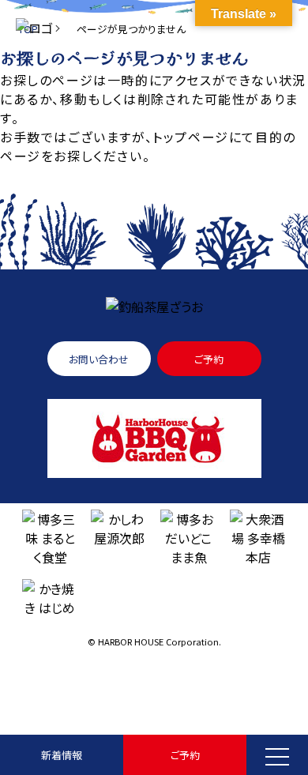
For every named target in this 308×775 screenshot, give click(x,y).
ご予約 (185, 754)
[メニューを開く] (277, 755)
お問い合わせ (99, 359)
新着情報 (61, 754)
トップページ (190, 136)
